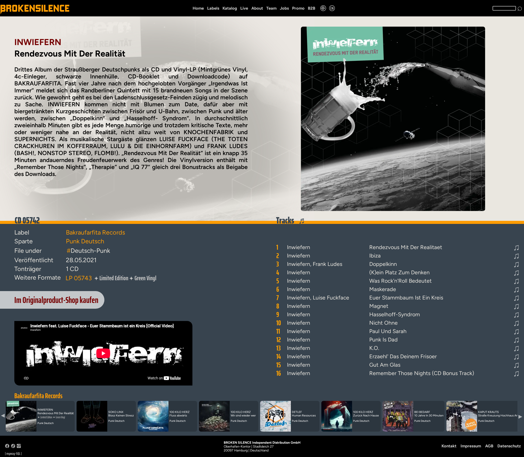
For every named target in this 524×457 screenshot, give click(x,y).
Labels (213, 8)
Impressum (471, 445)
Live (244, 8)
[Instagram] (18, 446)
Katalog (229, 8)
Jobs (284, 8)
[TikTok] (13, 446)
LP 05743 (79, 278)
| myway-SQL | (13, 453)
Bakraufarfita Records (38, 396)
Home (198, 8)
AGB (489, 445)
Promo (298, 8)
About (257, 8)
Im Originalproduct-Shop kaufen (56, 300)
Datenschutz (509, 445)
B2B (311, 8)
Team (271, 8)
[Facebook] (7, 446)
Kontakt (449, 445)
